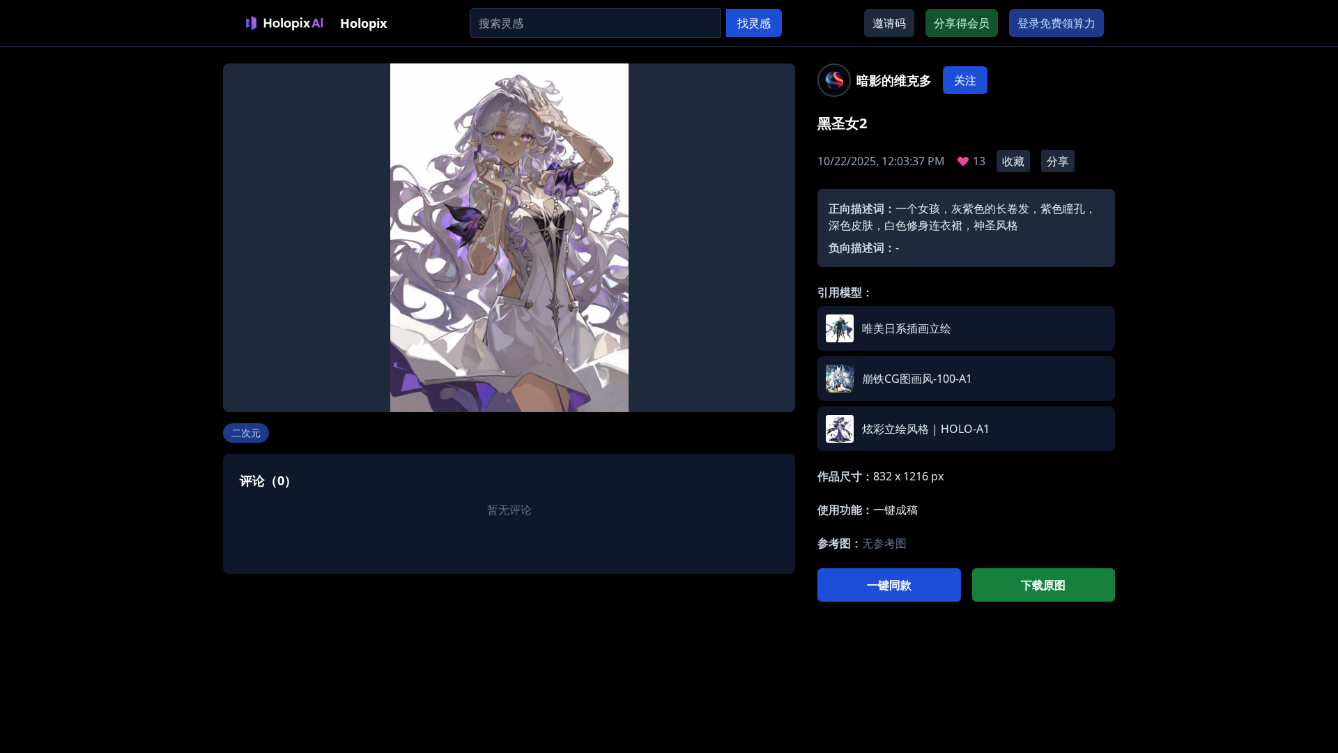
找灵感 (754, 23)
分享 (1058, 161)
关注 (965, 80)
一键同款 (889, 585)
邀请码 (889, 23)
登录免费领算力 (1056, 23)
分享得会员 (962, 23)
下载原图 (1043, 585)
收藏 (1013, 161)
